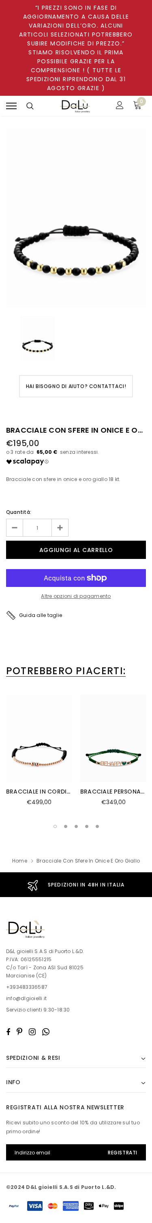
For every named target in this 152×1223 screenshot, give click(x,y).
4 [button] (86, 826)
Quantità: (18, 512)
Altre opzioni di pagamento (76, 596)
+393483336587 (26, 987)
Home (19, 860)
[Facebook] (8, 1031)
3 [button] (76, 826)
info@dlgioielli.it (26, 998)
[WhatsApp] (45, 1031)
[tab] (66, 671)
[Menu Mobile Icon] (11, 106)
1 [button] (55, 826)
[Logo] (75, 106)
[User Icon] (120, 106)
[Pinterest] (19, 1031)
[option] (76, 218)
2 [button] (65, 826)
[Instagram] (32, 1031)
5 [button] (97, 826)
